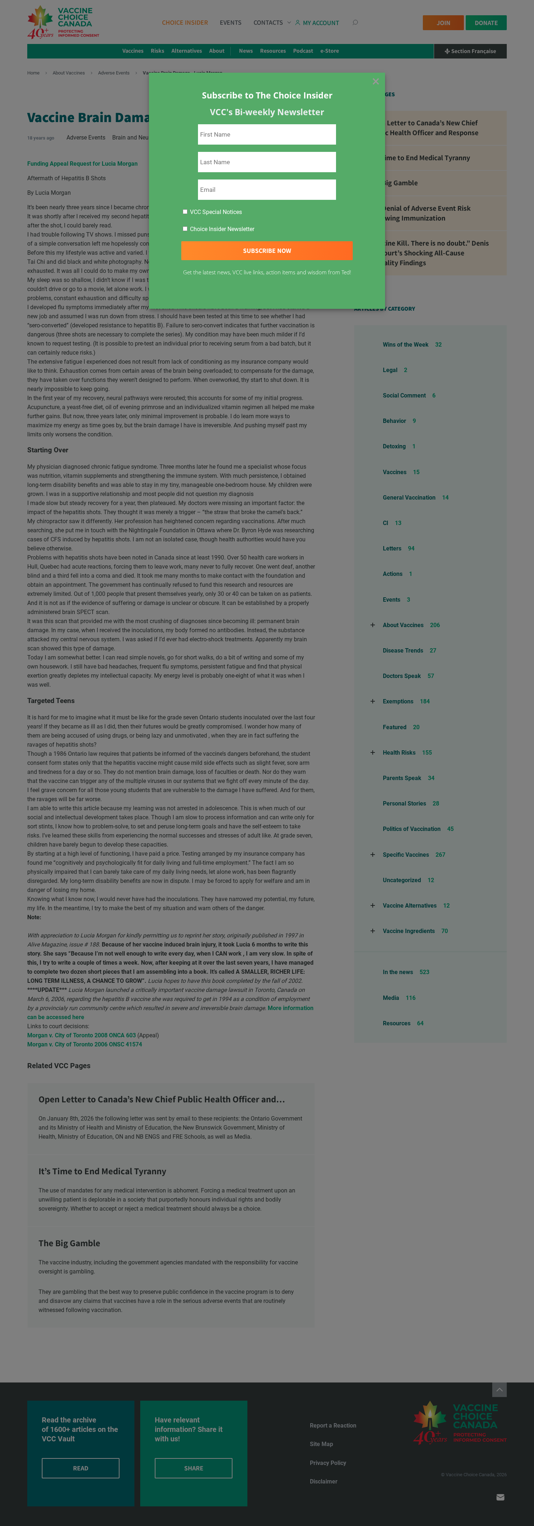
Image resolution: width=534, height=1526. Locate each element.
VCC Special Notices (215, 212)
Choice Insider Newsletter (221, 229)
